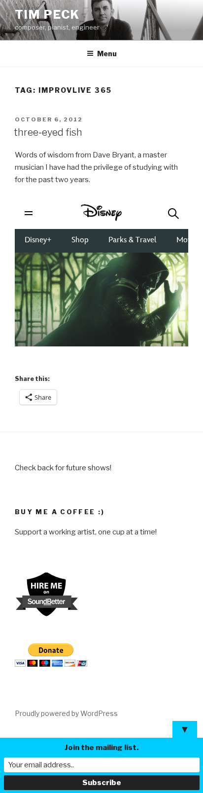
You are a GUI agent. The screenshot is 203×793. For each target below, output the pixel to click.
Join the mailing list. (101, 747)
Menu (107, 53)
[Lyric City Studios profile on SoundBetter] (47, 614)
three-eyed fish (48, 132)
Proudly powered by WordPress (66, 713)
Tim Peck (47, 14)
